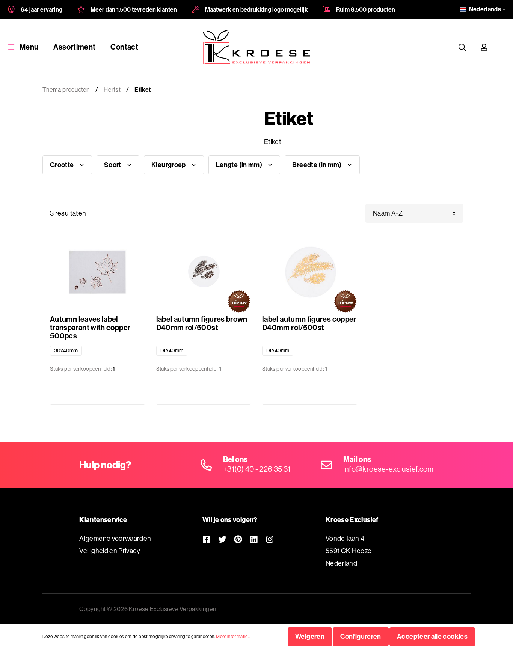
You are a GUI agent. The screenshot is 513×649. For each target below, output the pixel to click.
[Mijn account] (484, 47)
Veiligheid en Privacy (109, 550)
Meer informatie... (233, 636)
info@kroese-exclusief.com (388, 469)
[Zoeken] (462, 47)
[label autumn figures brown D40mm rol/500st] (203, 271)
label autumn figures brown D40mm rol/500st (201, 323)
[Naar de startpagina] (256, 47)
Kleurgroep (169, 164)
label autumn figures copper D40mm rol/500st (309, 323)
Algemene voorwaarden (115, 538)
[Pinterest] (238, 539)
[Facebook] (206, 539)
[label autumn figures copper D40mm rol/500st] (309, 271)
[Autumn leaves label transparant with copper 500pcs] (97, 271)
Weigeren (309, 636)
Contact (124, 46)
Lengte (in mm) (239, 164)
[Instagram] (270, 539)
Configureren (360, 636)
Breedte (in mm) (317, 164)
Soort (113, 164)
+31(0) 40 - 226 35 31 (257, 469)
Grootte (62, 164)
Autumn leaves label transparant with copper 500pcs (90, 327)
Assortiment (74, 46)
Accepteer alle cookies (432, 636)
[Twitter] (222, 539)
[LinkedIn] (254, 539)
